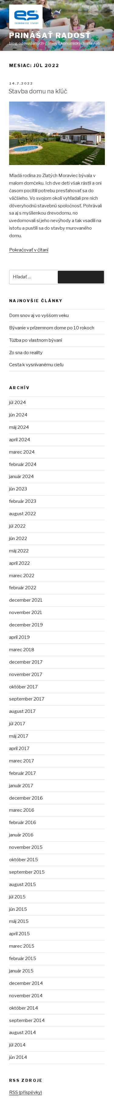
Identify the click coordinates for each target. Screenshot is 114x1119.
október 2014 (23, 1008)
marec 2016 (21, 810)
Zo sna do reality (26, 352)
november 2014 (26, 995)
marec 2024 (22, 452)
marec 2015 (21, 946)
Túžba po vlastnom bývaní (35, 340)
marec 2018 (21, 649)
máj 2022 (19, 551)
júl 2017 (17, 723)
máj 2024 (19, 427)
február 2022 (22, 587)
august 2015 (22, 884)
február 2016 (22, 822)
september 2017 (26, 699)
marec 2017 (21, 761)
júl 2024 (17, 402)
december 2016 (26, 798)
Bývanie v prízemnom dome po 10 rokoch (51, 328)
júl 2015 (17, 897)
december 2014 (26, 983)
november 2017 (25, 674)
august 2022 (22, 513)
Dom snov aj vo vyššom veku (39, 315)
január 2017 (21, 785)
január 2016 (21, 835)
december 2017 (26, 662)
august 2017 (22, 711)
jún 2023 (18, 489)
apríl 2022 (19, 563)
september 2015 (27, 872)
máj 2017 (18, 736)
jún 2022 (18, 538)
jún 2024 (18, 415)
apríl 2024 (19, 439)
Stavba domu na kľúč (38, 91)
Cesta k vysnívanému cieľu (36, 364)
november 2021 (25, 612)
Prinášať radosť (50, 35)
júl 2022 (17, 526)
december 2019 (26, 625)
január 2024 (21, 476)
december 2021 (26, 600)
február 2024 (22, 464)
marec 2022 (21, 575)
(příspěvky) (25, 1092)
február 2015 (22, 958)
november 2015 (26, 847)
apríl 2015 (19, 933)
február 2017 (22, 773)
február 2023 (22, 501)
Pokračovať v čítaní (28, 250)
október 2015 (23, 859)
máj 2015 (19, 921)
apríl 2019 (19, 637)
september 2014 (27, 1020)
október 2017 (23, 687)
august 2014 (22, 1032)
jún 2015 (18, 909)
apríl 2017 (19, 748)
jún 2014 (18, 1057)
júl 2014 (17, 1045)
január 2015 (21, 971)
